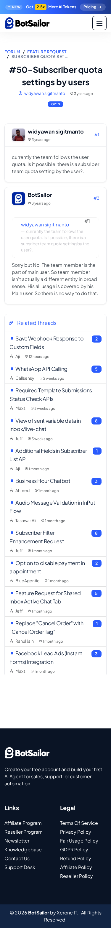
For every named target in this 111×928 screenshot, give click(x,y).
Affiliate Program (23, 823)
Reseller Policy (76, 876)
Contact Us (17, 858)
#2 (96, 197)
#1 (96, 134)
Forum (12, 51)
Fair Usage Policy (79, 840)
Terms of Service (79, 823)
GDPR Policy (74, 849)
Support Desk (19, 867)
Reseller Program (23, 832)
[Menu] (99, 23)
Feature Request (46, 51)
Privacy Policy (75, 832)
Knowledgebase (23, 849)
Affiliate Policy (76, 867)
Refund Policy (75, 858)
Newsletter (16, 840)
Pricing (89, 6)
